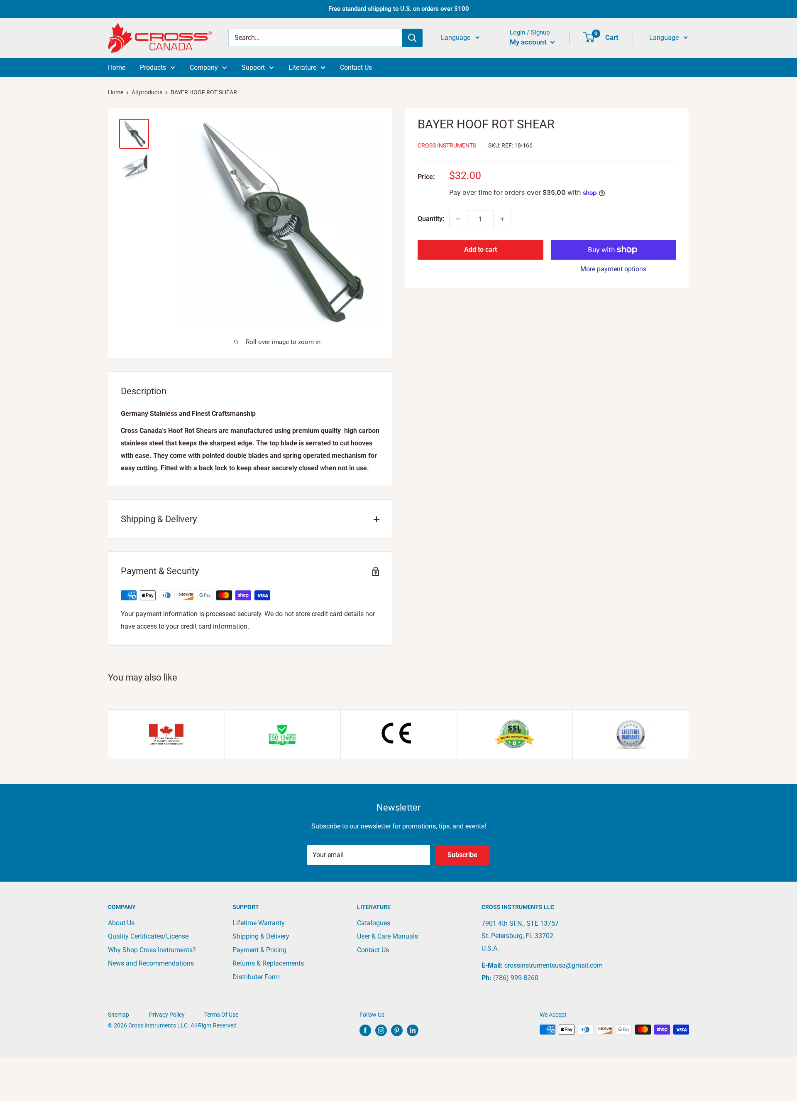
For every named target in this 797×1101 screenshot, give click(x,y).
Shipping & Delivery (260, 936)
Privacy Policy (167, 1014)
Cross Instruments (447, 145)
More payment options (613, 269)
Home (116, 67)
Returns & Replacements (268, 963)
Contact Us (356, 67)
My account (529, 42)
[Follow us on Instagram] (381, 1030)
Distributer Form (256, 977)
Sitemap (118, 1014)
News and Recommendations (151, 963)
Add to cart (480, 249)
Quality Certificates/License (148, 936)
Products (153, 67)
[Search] (412, 38)
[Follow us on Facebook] (365, 1030)
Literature (302, 67)
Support (253, 67)
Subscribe (462, 855)
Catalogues (373, 923)
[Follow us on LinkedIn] (412, 1030)
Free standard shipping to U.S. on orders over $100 (398, 8)
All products (147, 92)
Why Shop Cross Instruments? (152, 950)
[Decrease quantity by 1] (458, 219)
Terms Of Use (221, 1014)
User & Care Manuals (387, 936)
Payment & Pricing (259, 950)
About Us (121, 923)
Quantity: (431, 219)
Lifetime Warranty (258, 923)
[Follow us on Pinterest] (397, 1030)
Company (204, 67)
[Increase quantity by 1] (502, 219)
